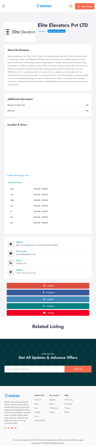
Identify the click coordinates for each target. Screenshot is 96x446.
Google (50, 285)
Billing (66, 412)
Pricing (67, 408)
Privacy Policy (39, 420)
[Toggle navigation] (3, 6)
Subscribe (78, 369)
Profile (52, 412)
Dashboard (54, 408)
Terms (36, 416)
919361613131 (21, 263)
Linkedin (50, 299)
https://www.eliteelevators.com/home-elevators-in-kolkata (37, 245)
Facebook (50, 292)
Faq (35, 408)
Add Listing (87, 6)
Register (53, 399)
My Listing (68, 404)
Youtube (50, 312)
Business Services (56, 31)
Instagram (50, 306)
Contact (37, 412)
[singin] (71, 6)
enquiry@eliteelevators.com (26, 254)
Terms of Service (72, 440)
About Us (37, 399)
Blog (36, 404)
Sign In (52, 404)
